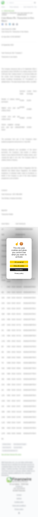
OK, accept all (19, 262)
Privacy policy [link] (19, 273)
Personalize (19, 270)
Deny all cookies (19, 266)
